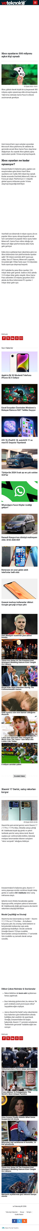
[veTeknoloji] (14, 2)
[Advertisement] (19, 28)
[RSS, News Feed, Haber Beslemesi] (24, 1221)
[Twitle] (8, 338)
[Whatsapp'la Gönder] (17, 338)
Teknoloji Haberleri (12, 1212)
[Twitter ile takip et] (19, 1221)
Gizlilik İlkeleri (19, 1214)
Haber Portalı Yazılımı (11, 1228)
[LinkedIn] (12, 338)
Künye (22, 1212)
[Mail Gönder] (21, 338)
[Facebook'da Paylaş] (4, 338)
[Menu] (35, 3)
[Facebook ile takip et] (14, 1221)
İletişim (29, 1212)
